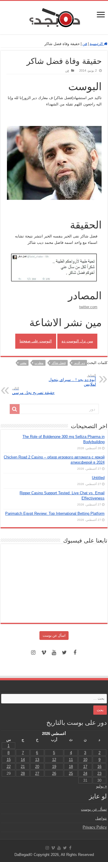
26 (54, 773)
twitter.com (88, 307)
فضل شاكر (59, 363)
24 (85, 773)
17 (85, 766)
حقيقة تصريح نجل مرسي (33, 391)
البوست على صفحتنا (36, 341)
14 (23, 759)
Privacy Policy (95, 827)
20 (37, 766)
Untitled (98, 477)
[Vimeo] (43, 652)
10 (85, 759)
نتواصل (101, 818)
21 (23, 766)
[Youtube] (54, 652)
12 (54, 759)
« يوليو (101, 786)
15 (9, 759)
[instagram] (33, 652)
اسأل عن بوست (54, 636)
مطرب (39, 363)
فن (84, 44)
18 (71, 766)
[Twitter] (64, 652)
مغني (23, 363)
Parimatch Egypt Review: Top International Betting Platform (55, 513)
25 (71, 773)
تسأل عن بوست (94, 809)
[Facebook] (74, 652)
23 (99, 773)
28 (23, 773)
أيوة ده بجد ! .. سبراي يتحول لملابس (72, 380)
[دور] (15, 409)
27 (37, 773)
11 (71, 759)
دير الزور (79, 363)
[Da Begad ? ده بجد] (54, 16)
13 (37, 759)
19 (54, 766)
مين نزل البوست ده (77, 341)
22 (9, 766)
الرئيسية (97, 44)
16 (99, 766)
